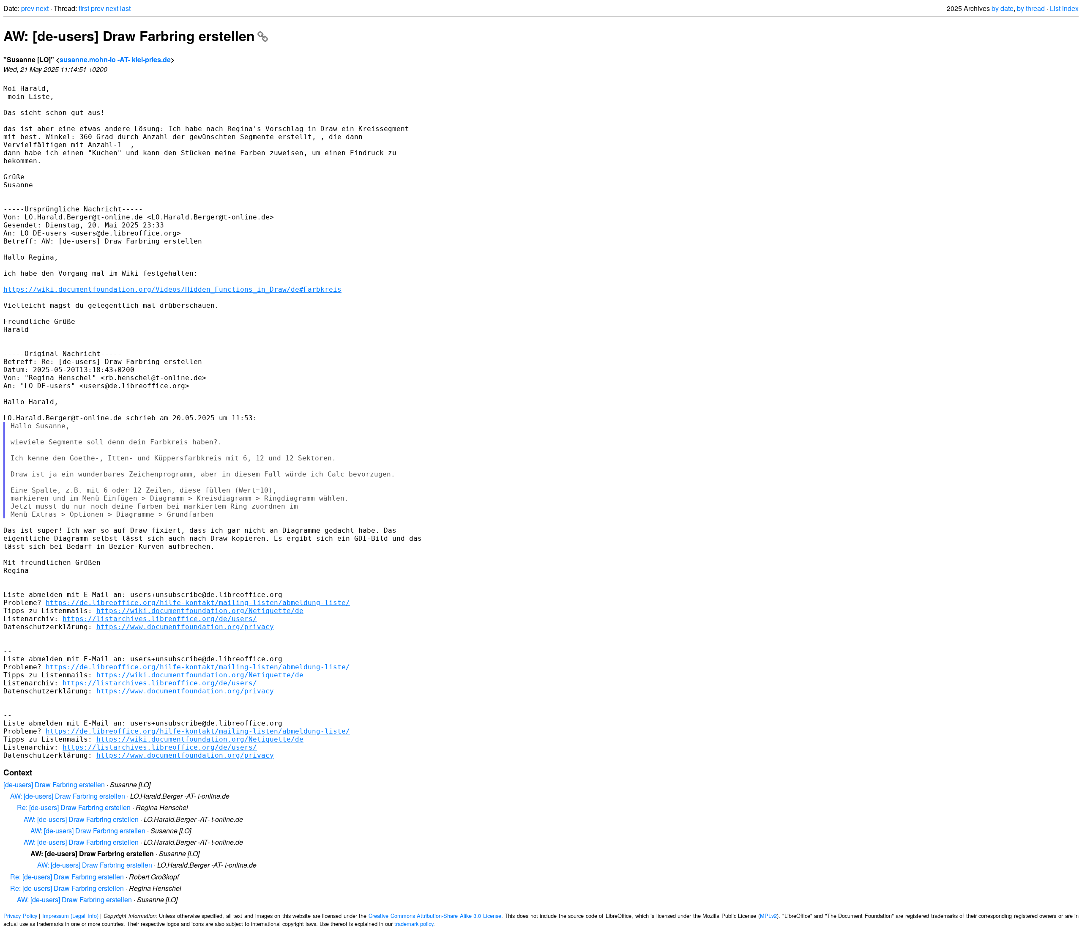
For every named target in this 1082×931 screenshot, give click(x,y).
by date (1003, 8)
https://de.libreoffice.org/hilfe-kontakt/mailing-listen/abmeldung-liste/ (198, 603)
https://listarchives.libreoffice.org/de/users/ (160, 619)
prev (27, 8)
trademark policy (413, 924)
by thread (1031, 8)
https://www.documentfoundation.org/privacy (185, 627)
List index (1064, 8)
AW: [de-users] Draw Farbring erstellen (129, 35)
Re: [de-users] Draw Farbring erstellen (74, 807)
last (125, 8)
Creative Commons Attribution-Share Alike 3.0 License (435, 916)
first (84, 8)
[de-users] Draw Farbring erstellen (54, 784)
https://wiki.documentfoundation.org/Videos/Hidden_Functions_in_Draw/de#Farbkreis (172, 289)
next (42, 8)
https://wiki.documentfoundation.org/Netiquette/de (199, 611)
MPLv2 (768, 916)
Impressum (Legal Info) (70, 916)
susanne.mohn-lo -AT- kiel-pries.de (115, 59)
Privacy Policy (20, 916)
